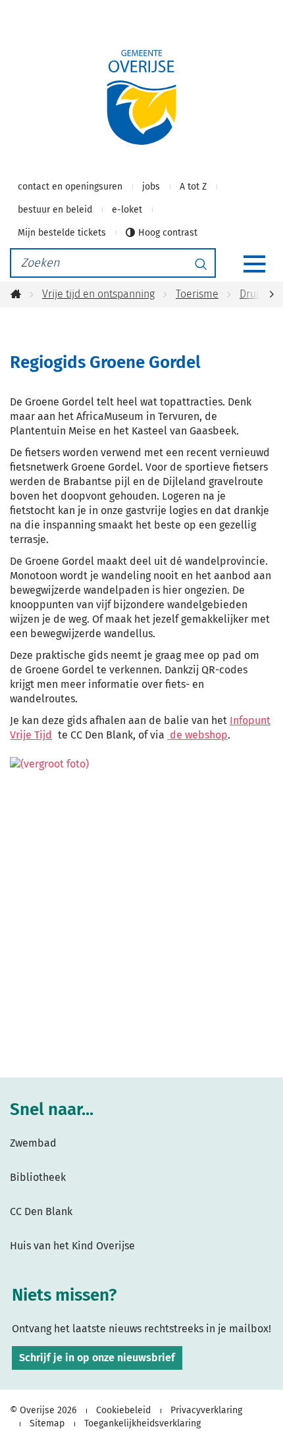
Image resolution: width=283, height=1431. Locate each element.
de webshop (197, 735)
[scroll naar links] (271, 294)
